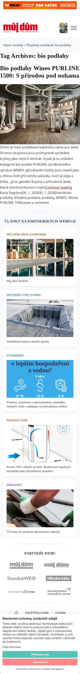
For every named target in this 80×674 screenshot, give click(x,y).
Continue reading (58, 187)
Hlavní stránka (13, 45)
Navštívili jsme (37, 613)
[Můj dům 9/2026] (63, 28)
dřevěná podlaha (27, 197)
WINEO (61, 197)
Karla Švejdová (11, 192)
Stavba (60, 613)
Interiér (61, 192)
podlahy (48, 197)
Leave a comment (35, 202)
